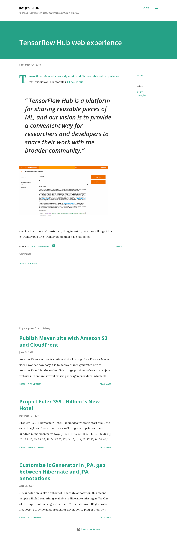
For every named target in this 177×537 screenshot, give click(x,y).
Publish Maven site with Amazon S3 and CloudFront (63, 341)
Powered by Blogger (90, 529)
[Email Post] (53, 246)
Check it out (75, 82)
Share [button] (140, 75)
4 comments (34, 517)
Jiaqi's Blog (29, 7)
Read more (105, 384)
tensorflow (141, 95)
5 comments (34, 384)
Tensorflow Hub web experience (70, 42)
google (140, 91)
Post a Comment (28, 263)
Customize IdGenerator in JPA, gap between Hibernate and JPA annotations (62, 472)
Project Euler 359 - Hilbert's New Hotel (59, 405)
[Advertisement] (66, 292)
